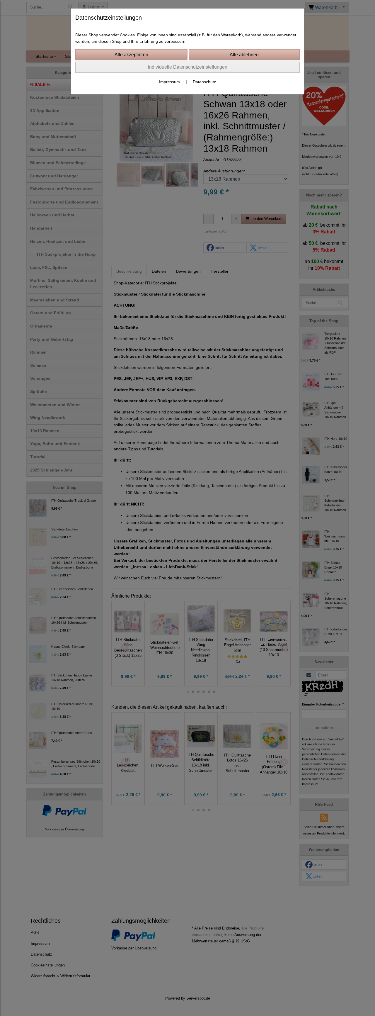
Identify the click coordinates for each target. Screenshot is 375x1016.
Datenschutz (204, 81)
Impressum (169, 81)
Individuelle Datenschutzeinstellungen (187, 67)
